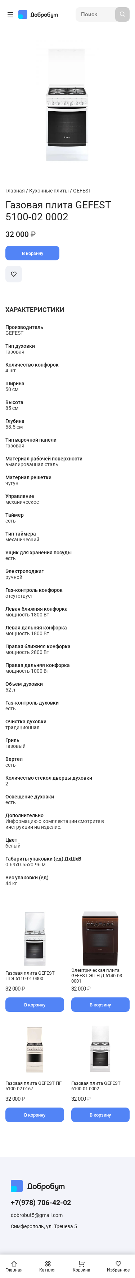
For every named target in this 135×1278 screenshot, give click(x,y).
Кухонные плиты (49, 191)
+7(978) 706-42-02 (41, 1203)
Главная (15, 191)
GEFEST (82, 191)
